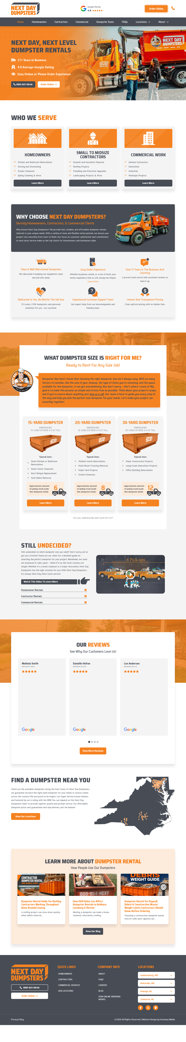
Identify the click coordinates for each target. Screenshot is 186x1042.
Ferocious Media (167, 1019)
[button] (156, 975)
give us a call (97, 394)
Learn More (92, 281)
